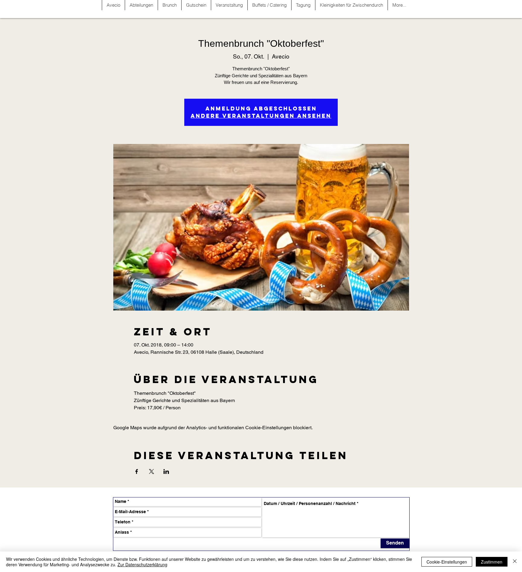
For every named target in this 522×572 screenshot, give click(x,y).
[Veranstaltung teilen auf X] (151, 471)
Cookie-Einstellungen (447, 562)
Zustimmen (491, 562)
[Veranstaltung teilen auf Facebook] (137, 471)
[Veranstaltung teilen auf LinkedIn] (166, 471)
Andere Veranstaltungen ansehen (261, 115)
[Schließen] (514, 561)
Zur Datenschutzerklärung (142, 564)
